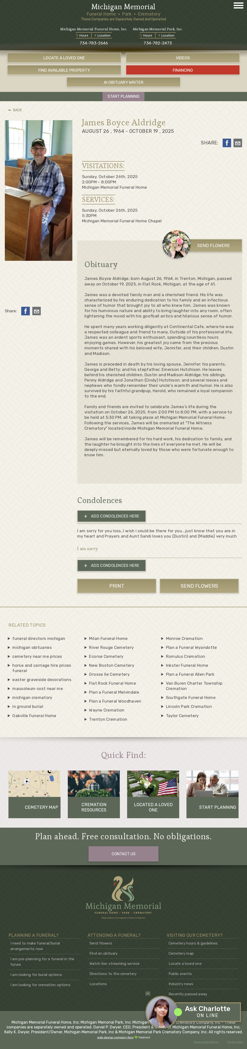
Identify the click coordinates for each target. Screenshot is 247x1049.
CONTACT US (124, 854)
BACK (17, 110)
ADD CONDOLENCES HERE (111, 516)
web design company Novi (115, 1037)
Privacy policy (235, 1042)
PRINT (116, 586)
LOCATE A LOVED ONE (64, 57)
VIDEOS (183, 57)
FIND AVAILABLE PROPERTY (64, 70)
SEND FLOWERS (213, 245)
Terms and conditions (206, 1042)
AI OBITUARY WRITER (124, 82)
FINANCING (183, 70)
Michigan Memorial (123, 6)
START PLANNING (123, 96)
